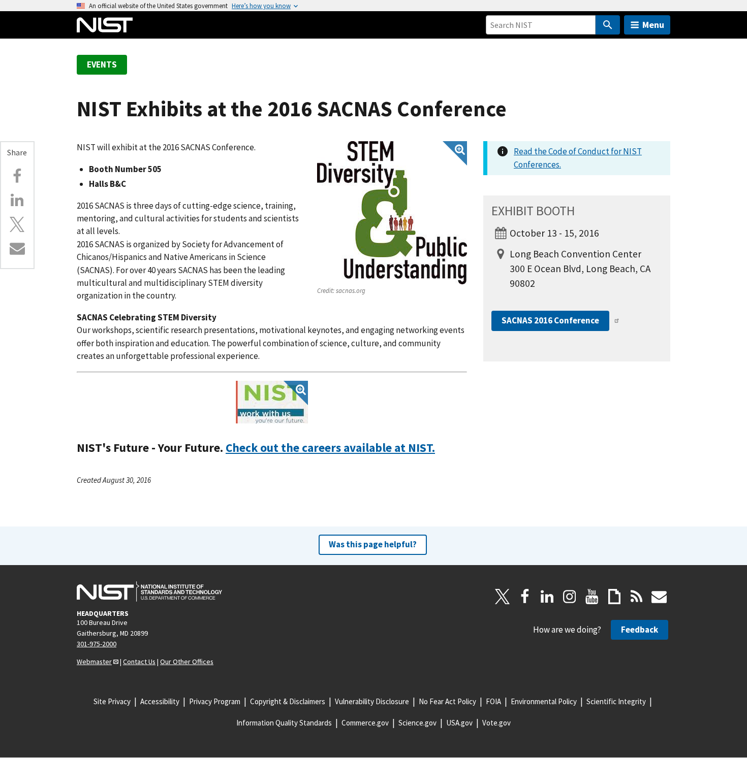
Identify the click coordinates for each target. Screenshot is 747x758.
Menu (653, 24)
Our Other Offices (186, 661)
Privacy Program (214, 701)
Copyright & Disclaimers (287, 701)
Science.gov (417, 723)
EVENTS (102, 64)
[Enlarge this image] (392, 212)
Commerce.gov (365, 723)
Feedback (639, 629)
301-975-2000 (96, 643)
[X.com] (17, 224)
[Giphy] (614, 596)
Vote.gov (496, 723)
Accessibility (159, 701)
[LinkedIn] (547, 596)
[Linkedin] (17, 200)
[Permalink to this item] (441, 447)
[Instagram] (569, 596)
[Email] (17, 248)
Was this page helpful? (373, 544)
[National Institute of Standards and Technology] (149, 591)
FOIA (493, 701)
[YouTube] (592, 596)
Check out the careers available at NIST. (330, 447)
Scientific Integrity (616, 701)
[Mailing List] (659, 596)
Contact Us (139, 661)
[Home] (105, 25)
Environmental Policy (544, 701)
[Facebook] (17, 176)
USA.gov (459, 723)
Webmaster (94, 661)
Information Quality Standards (284, 723)
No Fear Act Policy (447, 701)
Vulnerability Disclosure (372, 701)
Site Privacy (112, 701)
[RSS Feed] (637, 596)
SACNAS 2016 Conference (550, 320)
